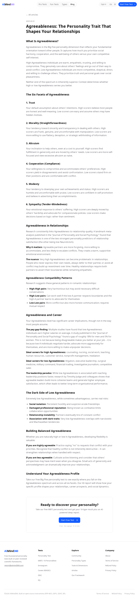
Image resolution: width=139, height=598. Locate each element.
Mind (11, 551)
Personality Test (44, 556)
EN (111, 4)
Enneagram (42, 565)
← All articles (32, 14)
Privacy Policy (110, 570)
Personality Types (79, 560)
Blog (72, 4)
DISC (40, 575)
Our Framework (78, 575)
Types (64, 4)
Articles (75, 570)
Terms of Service (111, 560)
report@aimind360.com (13, 565)
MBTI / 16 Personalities (47, 560)
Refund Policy (110, 565)
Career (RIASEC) (44, 570)
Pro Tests (43, 4)
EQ (39, 580)
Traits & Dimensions (80, 565)
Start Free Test (126, 4)
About (107, 556)
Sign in (103, 4)
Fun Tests (54, 4)
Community (76, 556)
